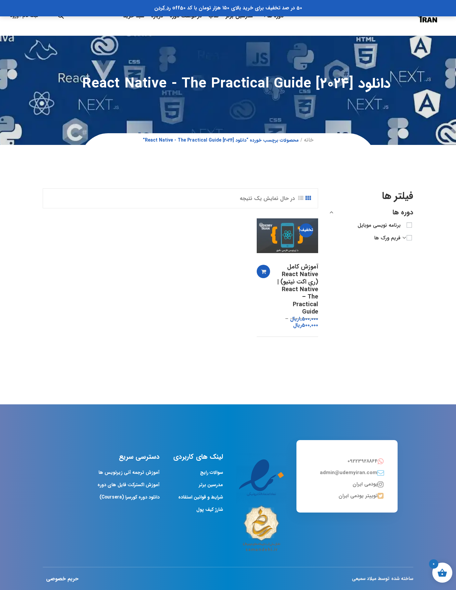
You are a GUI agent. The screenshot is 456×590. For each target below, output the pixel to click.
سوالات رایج (211, 472)
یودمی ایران (365, 484)
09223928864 (363, 461)
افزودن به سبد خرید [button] (263, 271)
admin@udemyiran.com (348, 473)
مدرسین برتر (211, 484)
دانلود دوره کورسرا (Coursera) (129, 497)
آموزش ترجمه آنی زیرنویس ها (129, 472)
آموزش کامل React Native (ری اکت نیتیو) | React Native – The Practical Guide (297, 289)
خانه (308, 140)
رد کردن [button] (162, 8)
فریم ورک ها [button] (387, 238)
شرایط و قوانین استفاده (200, 497)
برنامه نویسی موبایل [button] (379, 225)
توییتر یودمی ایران (358, 496)
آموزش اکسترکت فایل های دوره (128, 484)
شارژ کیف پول (209, 509)
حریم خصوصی (62, 579)
